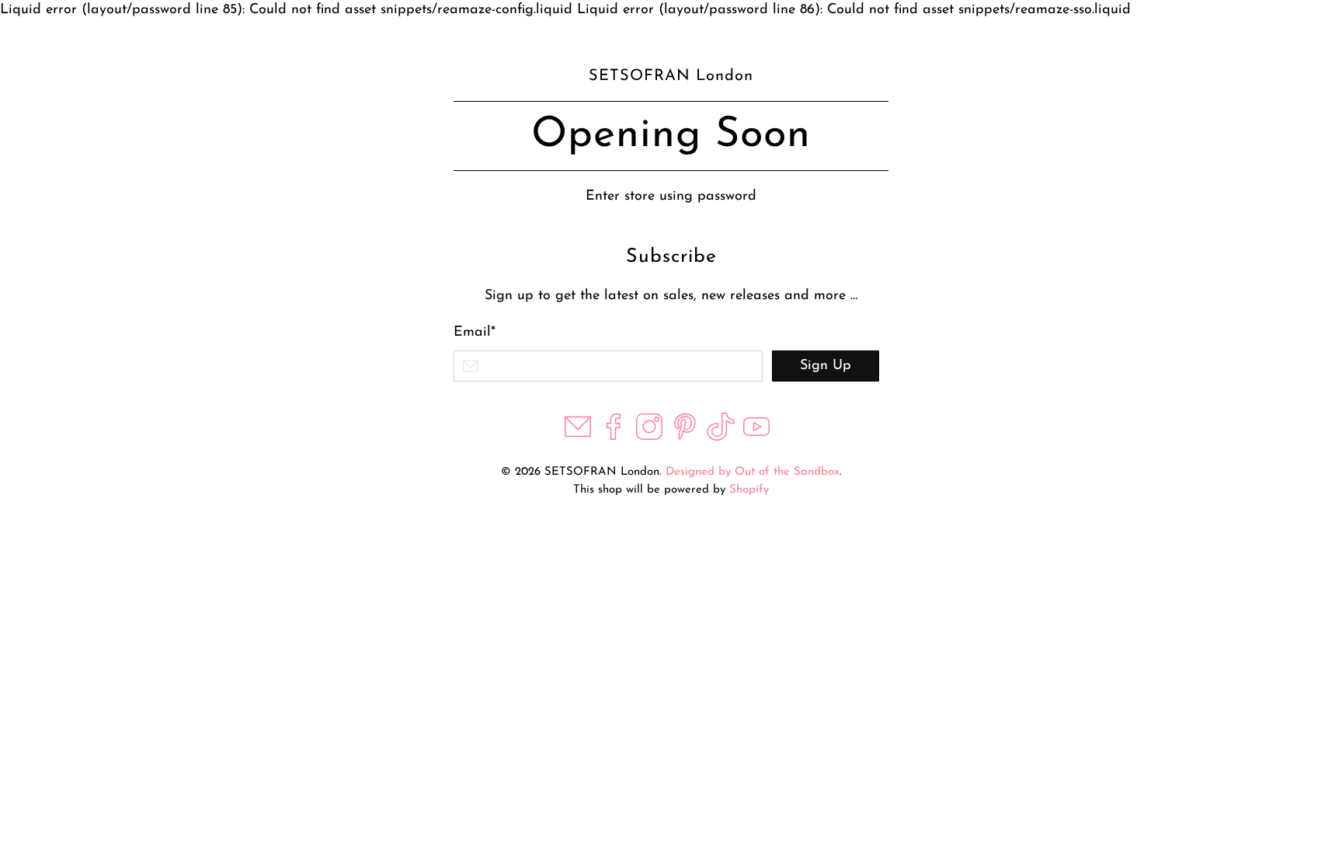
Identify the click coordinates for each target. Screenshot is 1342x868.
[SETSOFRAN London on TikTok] (721, 437)
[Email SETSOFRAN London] (578, 437)
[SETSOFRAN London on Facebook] (614, 437)
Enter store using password (671, 197)
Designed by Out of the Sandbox (753, 472)
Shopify (749, 490)
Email (474, 333)
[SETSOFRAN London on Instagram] (649, 437)
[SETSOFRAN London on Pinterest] (685, 437)
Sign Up (825, 366)
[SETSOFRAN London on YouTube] (756, 437)
